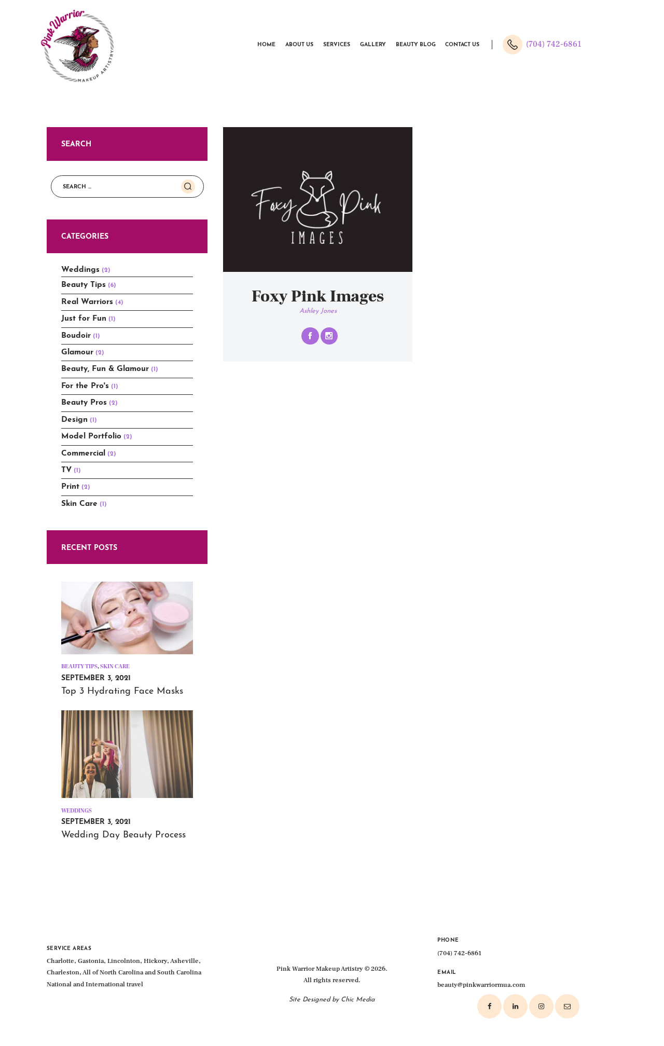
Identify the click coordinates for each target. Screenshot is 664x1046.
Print (70, 487)
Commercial (83, 453)
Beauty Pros (84, 402)
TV (66, 470)
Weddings (80, 270)
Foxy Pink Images (318, 296)
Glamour (77, 352)
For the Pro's (85, 386)
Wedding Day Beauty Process (123, 835)
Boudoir (76, 336)
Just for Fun (83, 318)
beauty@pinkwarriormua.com (481, 985)
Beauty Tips (83, 285)
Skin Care (79, 504)
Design (74, 420)
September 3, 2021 (96, 678)
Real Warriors (87, 302)
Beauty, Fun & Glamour (105, 369)
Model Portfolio (91, 436)
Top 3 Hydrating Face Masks (122, 691)
